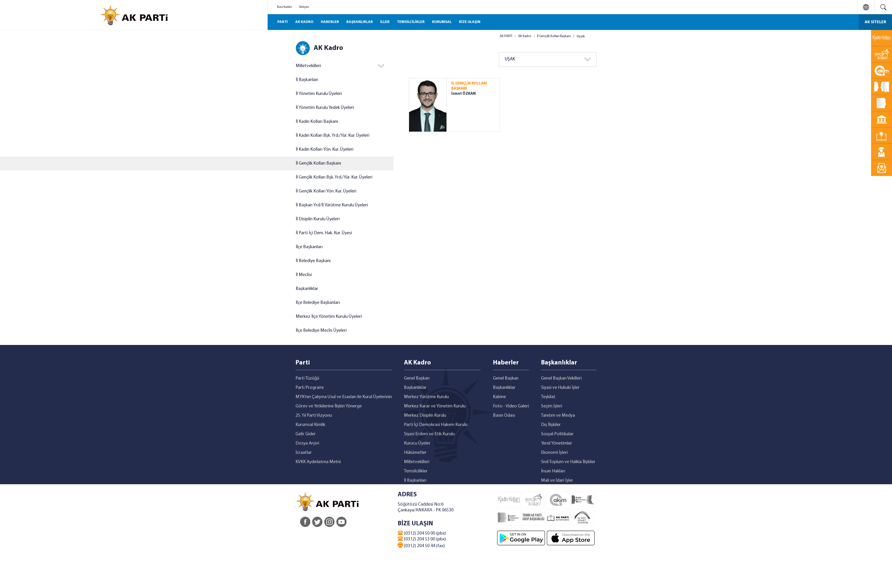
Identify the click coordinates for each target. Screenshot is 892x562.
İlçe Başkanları (309, 247)
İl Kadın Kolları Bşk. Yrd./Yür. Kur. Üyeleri (332, 135)
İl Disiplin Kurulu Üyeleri (318, 219)
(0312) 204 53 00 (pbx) (424, 539)
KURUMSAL (442, 22)
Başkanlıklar (307, 288)
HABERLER (330, 22)
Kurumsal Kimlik (310, 424)
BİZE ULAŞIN (469, 22)
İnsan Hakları (553, 471)
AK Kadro (524, 36)
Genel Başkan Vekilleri (561, 378)
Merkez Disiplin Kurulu (425, 415)
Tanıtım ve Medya (558, 415)
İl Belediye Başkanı (313, 261)
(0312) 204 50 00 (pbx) (424, 533)
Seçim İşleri (551, 406)
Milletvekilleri (416, 462)
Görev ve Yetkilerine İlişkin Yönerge (328, 406)
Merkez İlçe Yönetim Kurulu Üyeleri (329, 316)
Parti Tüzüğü (307, 378)
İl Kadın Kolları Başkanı (317, 121)
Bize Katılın (284, 7)
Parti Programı (309, 387)
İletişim (304, 7)
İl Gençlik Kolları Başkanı (318, 163)
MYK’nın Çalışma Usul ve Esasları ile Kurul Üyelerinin (343, 397)
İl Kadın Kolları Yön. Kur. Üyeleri (324, 149)
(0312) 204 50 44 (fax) (424, 546)
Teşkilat (548, 397)
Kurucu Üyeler (417, 443)
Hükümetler (415, 452)
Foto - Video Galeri (511, 406)
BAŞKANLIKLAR (359, 22)
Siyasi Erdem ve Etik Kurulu (429, 434)
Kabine (499, 397)
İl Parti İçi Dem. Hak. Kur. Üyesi (324, 233)
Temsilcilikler (416, 471)
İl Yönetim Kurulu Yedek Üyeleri (325, 107)
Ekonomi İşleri (554, 452)
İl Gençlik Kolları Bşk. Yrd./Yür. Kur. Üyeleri (334, 177)
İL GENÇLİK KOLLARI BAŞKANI (469, 86)
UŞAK (510, 59)
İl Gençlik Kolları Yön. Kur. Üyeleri (326, 191)
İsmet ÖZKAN (463, 94)
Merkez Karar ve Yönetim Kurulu (435, 406)
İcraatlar (303, 452)
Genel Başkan (417, 378)
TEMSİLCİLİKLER (411, 22)
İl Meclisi (304, 275)
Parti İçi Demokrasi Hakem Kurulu (435, 424)
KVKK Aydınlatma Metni (318, 462)
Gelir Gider (305, 434)
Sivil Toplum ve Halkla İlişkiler (568, 462)
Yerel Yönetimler (556, 443)
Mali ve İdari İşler (557, 480)
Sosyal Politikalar (557, 434)
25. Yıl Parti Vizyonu (313, 415)
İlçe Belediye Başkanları (318, 302)
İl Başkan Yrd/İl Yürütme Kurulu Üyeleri (332, 205)
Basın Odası (504, 415)
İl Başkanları (307, 80)
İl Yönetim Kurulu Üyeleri (319, 93)
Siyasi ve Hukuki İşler (560, 387)
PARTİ (282, 22)
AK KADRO (304, 22)
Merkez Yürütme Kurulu (426, 397)
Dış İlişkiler (551, 424)
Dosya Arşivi (307, 443)
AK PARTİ (506, 36)
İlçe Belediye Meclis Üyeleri (321, 330)
